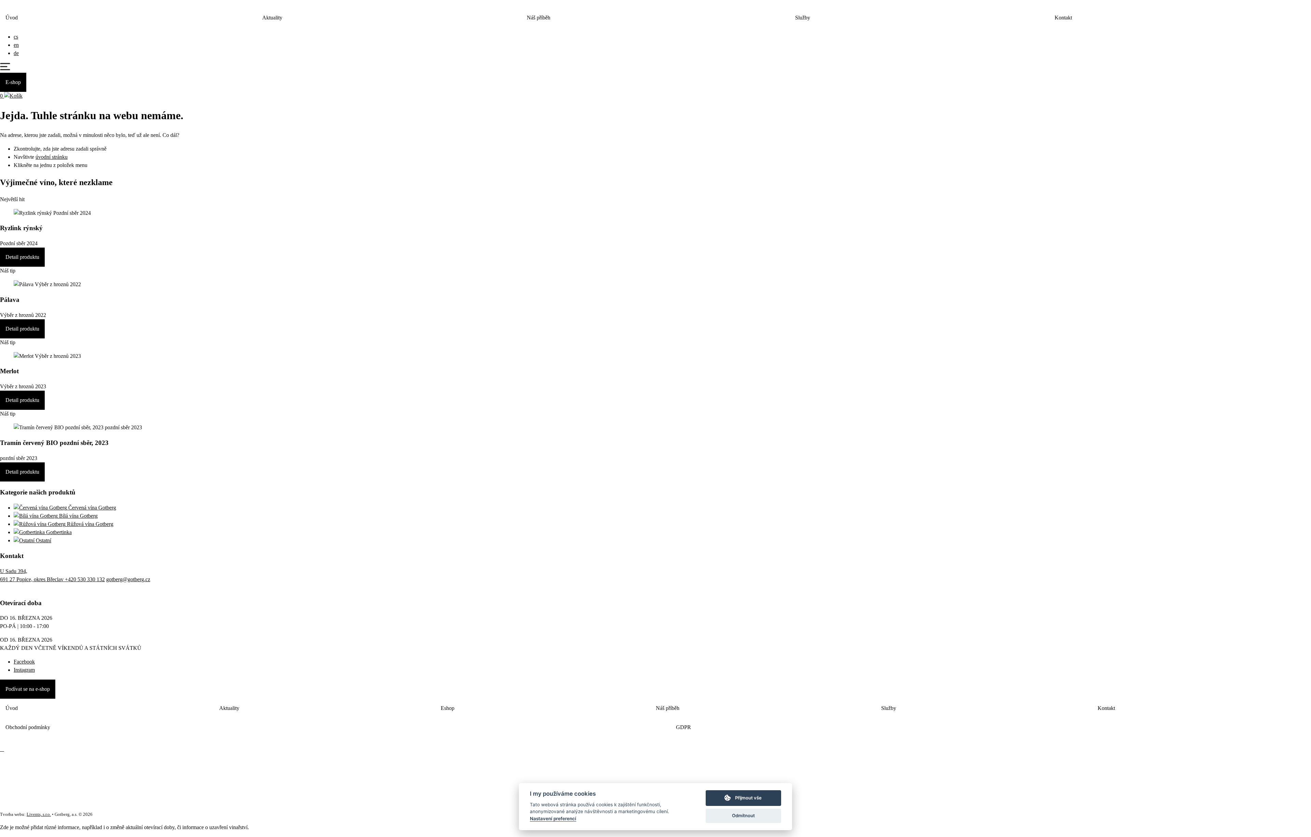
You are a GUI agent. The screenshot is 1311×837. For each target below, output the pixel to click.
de (16, 53)
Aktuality (272, 17)
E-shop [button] (13, 82)
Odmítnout (743, 815)
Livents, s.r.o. (39, 814)
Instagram (24, 670)
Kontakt (1063, 17)
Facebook (24, 662)
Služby (802, 17)
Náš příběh (538, 17)
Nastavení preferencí (553, 818)
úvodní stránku (52, 157)
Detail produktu (22, 257)
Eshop (447, 708)
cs (16, 37)
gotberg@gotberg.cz (128, 579)
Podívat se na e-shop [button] (27, 689)
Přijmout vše (748, 797)
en (16, 45)
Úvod (11, 17)
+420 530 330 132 (85, 579)
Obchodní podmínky (27, 727)
